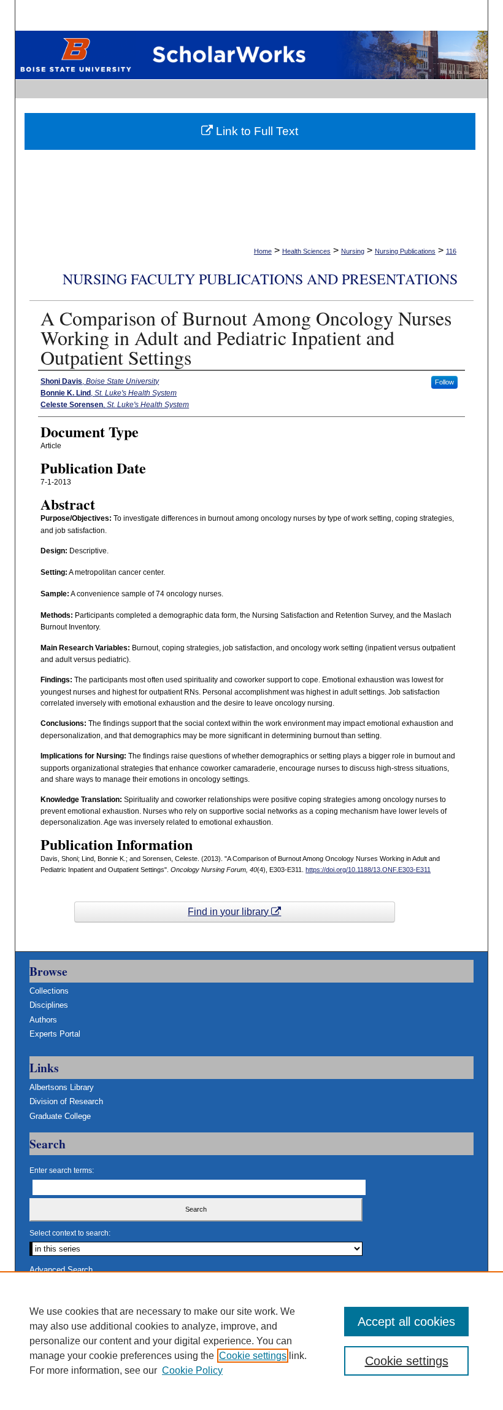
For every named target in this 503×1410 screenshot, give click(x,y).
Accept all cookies (406, 1321)
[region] (251, 1340)
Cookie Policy (192, 1370)
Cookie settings (252, 1355)
